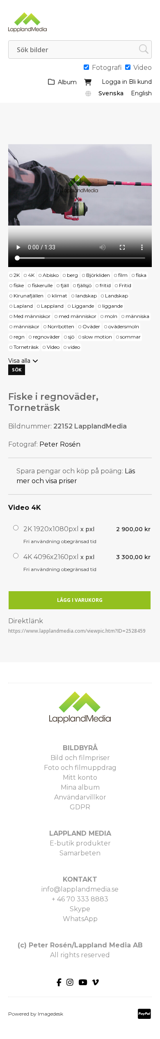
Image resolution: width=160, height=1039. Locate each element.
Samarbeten (80, 853)
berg (72, 275)
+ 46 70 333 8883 (80, 899)
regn (19, 337)
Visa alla (19, 360)
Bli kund (140, 81)
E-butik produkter (80, 843)
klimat (59, 296)
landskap (86, 296)
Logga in (114, 81)
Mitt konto (80, 777)
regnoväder (46, 337)
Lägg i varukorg (80, 600)
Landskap (116, 296)
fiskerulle (42, 285)
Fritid (125, 285)
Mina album (80, 787)
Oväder (91, 326)
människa (137, 316)
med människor (77, 316)
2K (17, 275)
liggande (112, 306)
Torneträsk (26, 347)
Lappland (52, 306)
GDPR (80, 807)
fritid (105, 285)
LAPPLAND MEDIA (80, 833)
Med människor (32, 316)
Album (67, 82)
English (141, 93)
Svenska (110, 93)
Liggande (83, 306)
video (74, 347)
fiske (19, 285)
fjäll (65, 285)
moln (111, 316)
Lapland (23, 306)
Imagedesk (50, 1014)
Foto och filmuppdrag (80, 768)
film (123, 275)
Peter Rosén (59, 444)
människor (26, 326)
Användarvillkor (80, 797)
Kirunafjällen (28, 296)
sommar (130, 337)
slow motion (97, 337)
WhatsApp (80, 919)
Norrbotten (61, 326)
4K (31, 275)
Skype (80, 909)
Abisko (51, 275)
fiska (141, 275)
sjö (71, 337)
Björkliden (98, 275)
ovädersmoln (123, 326)
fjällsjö (84, 285)
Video (53, 347)
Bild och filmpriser (80, 758)
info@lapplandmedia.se (80, 889)
